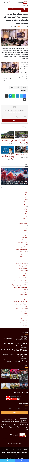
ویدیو (26, 282)
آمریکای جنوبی (24, 311)
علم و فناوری (24, 244)
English (16, 443)
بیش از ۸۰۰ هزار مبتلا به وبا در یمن (21, 155)
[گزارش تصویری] (23, 378)
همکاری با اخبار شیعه (6, 439)
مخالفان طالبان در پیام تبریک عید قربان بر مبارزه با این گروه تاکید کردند (21, 140)
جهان (19, 8)
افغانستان (24, 214)
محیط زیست (24, 292)
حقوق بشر (25, 325)
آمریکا (25, 204)
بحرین (25, 230)
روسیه (25, 313)
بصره (24, 87)
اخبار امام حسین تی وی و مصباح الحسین (18, 285)
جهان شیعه (24, 320)
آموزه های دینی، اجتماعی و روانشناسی (19, 280)
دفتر (18, 87)
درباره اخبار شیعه (23, 439)
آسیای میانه (24, 297)
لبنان (26, 228)
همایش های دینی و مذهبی (21, 308)
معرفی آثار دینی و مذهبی (21, 304)
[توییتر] (21, 96)
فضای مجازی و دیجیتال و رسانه (20, 287)
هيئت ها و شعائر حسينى (21, 249)
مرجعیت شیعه (24, 11)
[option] (14, 176)
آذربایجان (24, 237)
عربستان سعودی (23, 223)
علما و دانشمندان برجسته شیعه (20, 301)
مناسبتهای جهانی (23, 294)
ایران (26, 216)
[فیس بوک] (24, 96)
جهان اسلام (14, 8)
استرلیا (25, 206)
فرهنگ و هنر (24, 247)
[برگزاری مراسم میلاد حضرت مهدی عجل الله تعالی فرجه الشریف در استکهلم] (14, 371)
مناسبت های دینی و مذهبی (21, 263)
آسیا (26, 8)
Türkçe (12, 443)
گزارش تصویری (23, 256)
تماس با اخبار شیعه (15, 439)
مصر (26, 233)
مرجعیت (23, 90)
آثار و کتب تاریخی (23, 318)
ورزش (25, 299)
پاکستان (25, 218)
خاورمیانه (25, 275)
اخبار (23, 5)
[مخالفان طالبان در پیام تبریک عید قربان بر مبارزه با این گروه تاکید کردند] (21, 134)
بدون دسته (24, 261)
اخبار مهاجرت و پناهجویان (21, 278)
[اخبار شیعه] (21, 2)
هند (26, 259)
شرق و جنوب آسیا (23, 266)
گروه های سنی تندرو (22, 323)
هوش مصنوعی (23, 270)
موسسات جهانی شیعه (22, 254)
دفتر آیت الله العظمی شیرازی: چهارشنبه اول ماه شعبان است (8, 156)
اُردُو (8, 443)
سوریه (25, 221)
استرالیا (25, 316)
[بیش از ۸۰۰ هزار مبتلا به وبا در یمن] (21, 149)
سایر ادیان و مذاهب (22, 268)
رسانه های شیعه (23, 252)
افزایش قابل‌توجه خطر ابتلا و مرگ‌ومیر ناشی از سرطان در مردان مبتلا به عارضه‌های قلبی (15, 182)
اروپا (26, 199)
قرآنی (12, 87)
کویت (25, 235)
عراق (9, 8)
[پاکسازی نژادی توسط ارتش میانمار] (7, 135)
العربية (20, 443)
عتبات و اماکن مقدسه (22, 242)
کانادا (26, 306)
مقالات (25, 289)
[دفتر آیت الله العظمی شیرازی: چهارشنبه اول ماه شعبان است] (7, 149)
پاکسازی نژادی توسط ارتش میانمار (7, 141)
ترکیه (26, 273)
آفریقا (25, 202)
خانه (26, 5)
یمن (26, 225)
